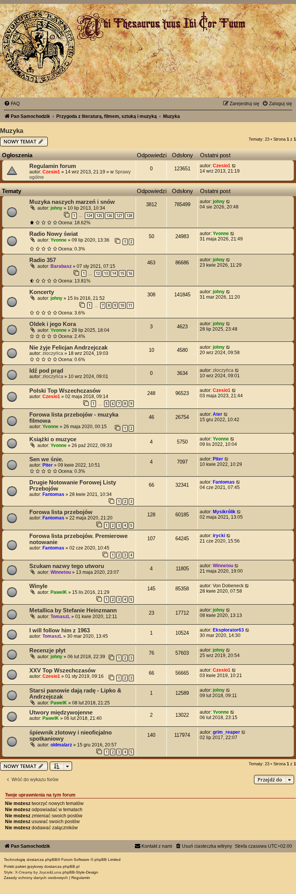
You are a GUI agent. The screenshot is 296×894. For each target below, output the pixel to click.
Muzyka (11, 130)
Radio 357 (42, 260)
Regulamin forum (52, 166)
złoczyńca (52, 353)
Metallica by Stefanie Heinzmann (73, 610)
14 (114, 273)
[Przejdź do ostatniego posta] (234, 165)
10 (122, 305)
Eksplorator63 (228, 630)
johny (56, 208)
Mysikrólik (224, 511)
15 (122, 273)
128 (129, 215)
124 (89, 215)
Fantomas (53, 494)
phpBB (51, 859)
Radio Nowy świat (53, 234)
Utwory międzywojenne (60, 712)
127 (119, 215)
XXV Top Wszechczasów (62, 670)
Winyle (38, 586)
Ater (217, 414)
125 (99, 215)
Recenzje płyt (47, 650)
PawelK (58, 592)
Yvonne (58, 240)
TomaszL (60, 616)
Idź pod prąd (46, 371)
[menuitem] (12, 103)
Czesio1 (51, 172)
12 (98, 273)
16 (130, 273)
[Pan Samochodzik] (38, 46)
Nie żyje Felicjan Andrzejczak (68, 347)
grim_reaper (226, 732)
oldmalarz (61, 745)
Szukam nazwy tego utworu (66, 566)
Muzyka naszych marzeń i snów (72, 202)
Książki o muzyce (52, 439)
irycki (219, 535)
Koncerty (41, 292)
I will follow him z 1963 (59, 630)
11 (130, 305)
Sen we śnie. (46, 459)
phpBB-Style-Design (80, 872)
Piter (47, 465)
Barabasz (61, 266)
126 (109, 215)
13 (106, 273)
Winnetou (60, 572)
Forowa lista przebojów (60, 512)
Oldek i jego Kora (52, 324)
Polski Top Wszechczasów (65, 391)
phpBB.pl (71, 866)
